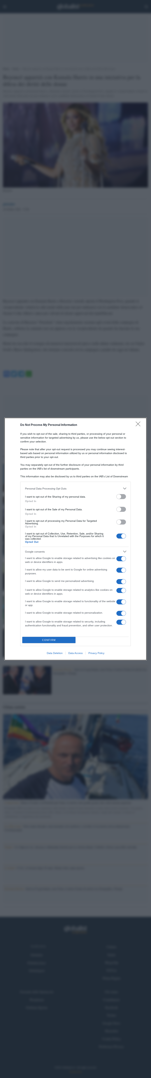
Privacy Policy (96, 653)
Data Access (75, 653)
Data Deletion (55, 653)
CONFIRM (49, 640)
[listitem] (75, 488)
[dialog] (75, 539)
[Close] (139, 425)
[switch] (121, 496)
